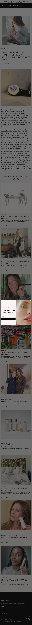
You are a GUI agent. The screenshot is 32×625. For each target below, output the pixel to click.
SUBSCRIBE (8, 318)
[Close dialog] (30, 301)
